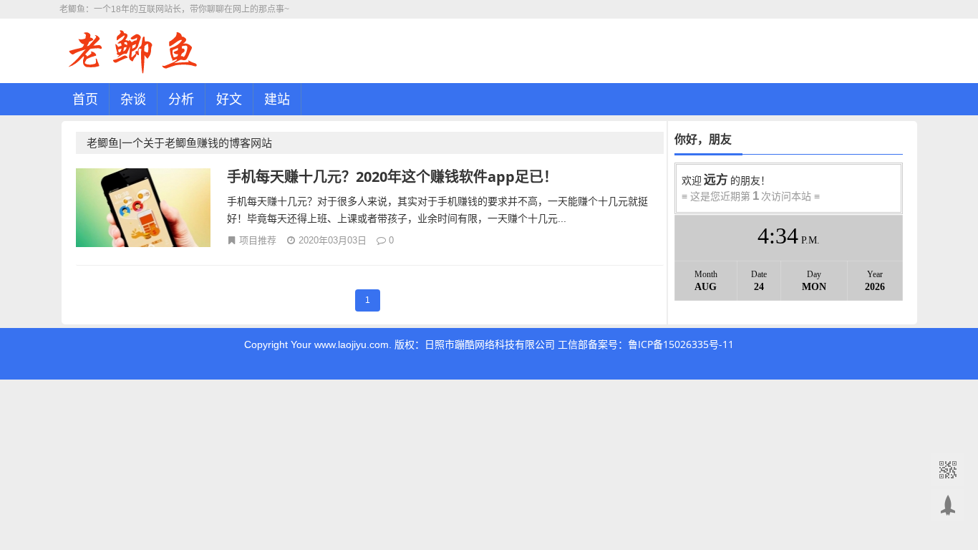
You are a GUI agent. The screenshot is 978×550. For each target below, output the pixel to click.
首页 (85, 98)
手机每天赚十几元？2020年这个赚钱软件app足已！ (392, 176)
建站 (277, 98)
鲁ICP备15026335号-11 (681, 344)
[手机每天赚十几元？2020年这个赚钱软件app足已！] (143, 209)
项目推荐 (257, 239)
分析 (181, 98)
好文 (229, 98)
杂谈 (133, 98)
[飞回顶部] (947, 505)
